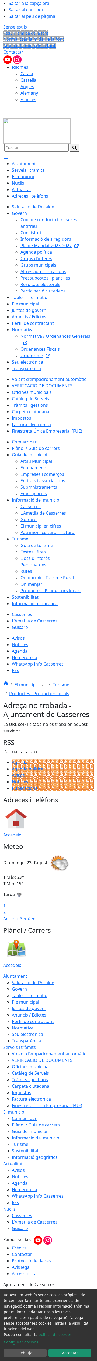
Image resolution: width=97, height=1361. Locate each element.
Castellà (28, 80)
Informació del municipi (36, 1138)
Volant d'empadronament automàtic (49, 1054)
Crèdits (19, 1248)
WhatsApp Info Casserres (38, 1196)
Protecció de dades (31, 1261)
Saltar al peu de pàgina (32, 16)
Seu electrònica (27, 1034)
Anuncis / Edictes (29, 1015)
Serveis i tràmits (19, 1047)
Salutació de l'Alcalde (33, 983)
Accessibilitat (25, 1274)
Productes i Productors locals (39, 694)
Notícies (20, 782)
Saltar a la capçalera (29, 3)
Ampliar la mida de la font (29, 46)
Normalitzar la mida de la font (33, 39)
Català (26, 74)
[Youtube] (8, 59)
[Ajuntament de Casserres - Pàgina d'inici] (37, 130)
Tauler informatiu (29, 995)
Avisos (18, 775)
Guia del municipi (29, 1131)
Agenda (19, 762)
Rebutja (25, 1352)
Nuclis (9, 1209)
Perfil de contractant (33, 1021)
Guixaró (20, 1228)
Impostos (21, 1092)
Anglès (27, 86)
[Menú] (6, 157)
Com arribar (24, 1118)
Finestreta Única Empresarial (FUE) (47, 1105)
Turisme (61, 685)
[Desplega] (42, 685)
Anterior (11, 919)
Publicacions (24, 788)
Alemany (29, 93)
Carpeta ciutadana (30, 1086)
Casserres (22, 1215)
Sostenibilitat (25, 1151)
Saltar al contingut (27, 10)
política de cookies (55, 1334)
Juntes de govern (29, 1008)
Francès (28, 99)
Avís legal (21, 1267)
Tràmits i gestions (30, 1080)
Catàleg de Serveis (30, 1073)
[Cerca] (74, 148)
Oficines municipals (32, 1067)
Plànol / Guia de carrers (36, 1125)
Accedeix (12, 835)
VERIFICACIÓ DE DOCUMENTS (42, 1060)
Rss (15, 1202)
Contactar (13, 52)
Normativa (22, 1028)
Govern (19, 989)
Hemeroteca (24, 1190)
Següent (28, 919)
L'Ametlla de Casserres (34, 1222)
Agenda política (27, 769)
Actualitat (13, 1164)
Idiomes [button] (20, 67)
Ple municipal (25, 1002)
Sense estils (15, 27)
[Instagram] (17, 59)
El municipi (26, 685)
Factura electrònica (31, 1099)
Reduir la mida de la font (25, 33)
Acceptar (70, 1352)
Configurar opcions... (22, 1342)
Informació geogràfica (35, 1157)
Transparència (26, 1041)
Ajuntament (15, 976)
